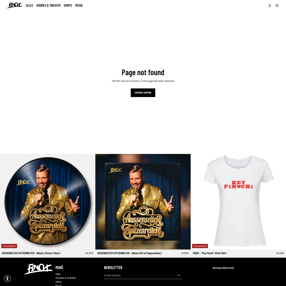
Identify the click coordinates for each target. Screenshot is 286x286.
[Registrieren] (178, 275)
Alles (58, 274)
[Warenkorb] (277, 5)
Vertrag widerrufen (223, 267)
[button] (7, 278)
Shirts (58, 281)
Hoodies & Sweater (65, 278)
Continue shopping (143, 92)
